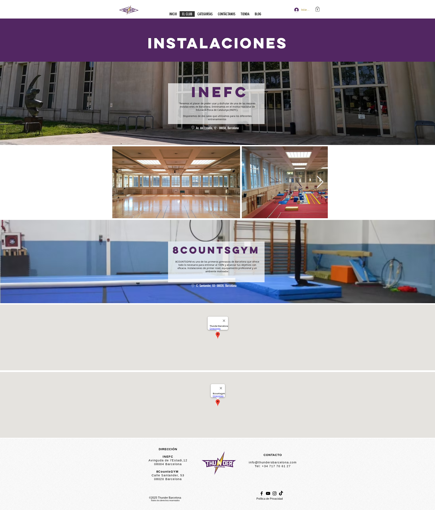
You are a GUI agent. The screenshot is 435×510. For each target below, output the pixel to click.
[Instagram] (274, 493)
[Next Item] (320, 182)
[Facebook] (261, 493)
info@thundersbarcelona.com (273, 462)
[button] (317, 9)
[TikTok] (281, 493)
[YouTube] (268, 493)
